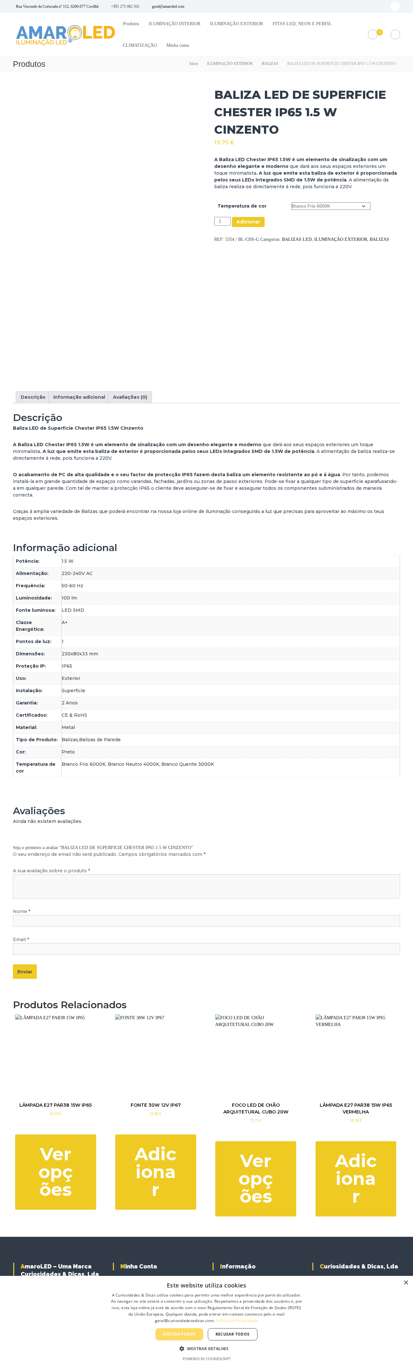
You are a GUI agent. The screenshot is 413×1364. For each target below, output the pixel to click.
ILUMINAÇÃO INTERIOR (174, 23)
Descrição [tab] (33, 397)
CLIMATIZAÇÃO (140, 45)
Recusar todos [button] (233, 1334)
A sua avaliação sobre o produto (51, 871)
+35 (114, 6)
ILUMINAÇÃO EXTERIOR (236, 23)
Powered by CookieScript (207, 1358)
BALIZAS (270, 63)
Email (21, 939)
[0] (373, 34)
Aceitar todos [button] (179, 1334)
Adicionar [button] (155, 1171)
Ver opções (55, 1171)
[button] (206, 1348)
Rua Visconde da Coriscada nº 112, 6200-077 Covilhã (57, 6)
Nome (21, 911)
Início (193, 63)
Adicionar (248, 222)
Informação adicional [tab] (79, 397)
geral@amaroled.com (168, 6)
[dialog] (206, 1320)
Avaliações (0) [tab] (130, 397)
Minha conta (177, 45)
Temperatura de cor (242, 206)
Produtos (131, 23)
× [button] (405, 1282)
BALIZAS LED (297, 239)
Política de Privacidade (237, 1320)
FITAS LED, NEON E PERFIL (302, 23)
